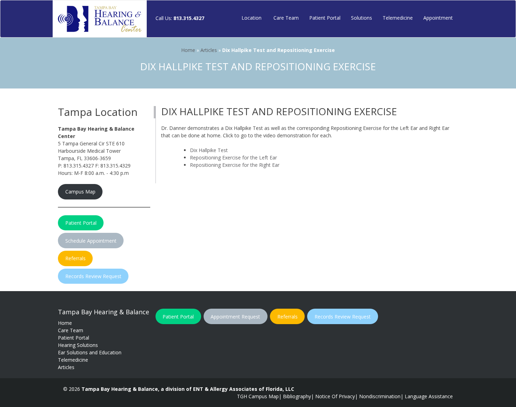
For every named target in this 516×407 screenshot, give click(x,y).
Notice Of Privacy (335, 396)
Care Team (285, 17)
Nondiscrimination (380, 396)
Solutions (361, 17)
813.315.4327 (188, 18)
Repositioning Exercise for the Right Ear (234, 165)
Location (252, 17)
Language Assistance (429, 396)
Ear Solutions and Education (89, 352)
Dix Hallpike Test (209, 150)
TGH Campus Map (258, 396)
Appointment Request (235, 316)
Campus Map (80, 191)
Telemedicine (398, 17)
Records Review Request (93, 276)
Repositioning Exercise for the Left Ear (233, 157)
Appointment (438, 17)
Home (188, 50)
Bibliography (297, 396)
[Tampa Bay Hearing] (100, 18)
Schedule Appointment (91, 240)
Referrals (75, 258)
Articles (208, 50)
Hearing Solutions (78, 345)
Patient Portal (324, 17)
